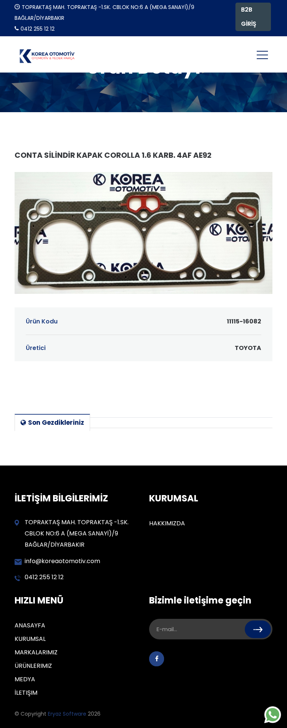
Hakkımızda (167, 523)
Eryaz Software (68, 714)
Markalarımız (36, 652)
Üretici (143, 348)
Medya (25, 679)
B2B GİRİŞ (248, 16)
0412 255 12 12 (44, 577)
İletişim (26, 692)
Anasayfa (30, 625)
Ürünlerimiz (33, 665)
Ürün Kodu (143, 321)
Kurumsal (30, 639)
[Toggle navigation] (262, 54)
